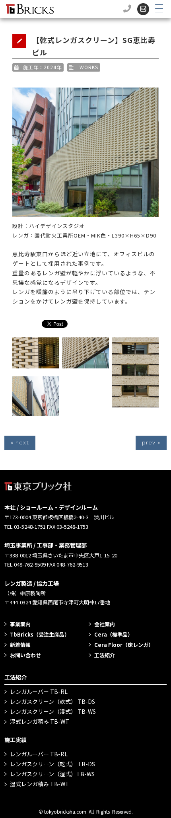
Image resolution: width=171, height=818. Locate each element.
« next (20, 442)
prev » (151, 442)
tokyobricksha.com (65, 811)
